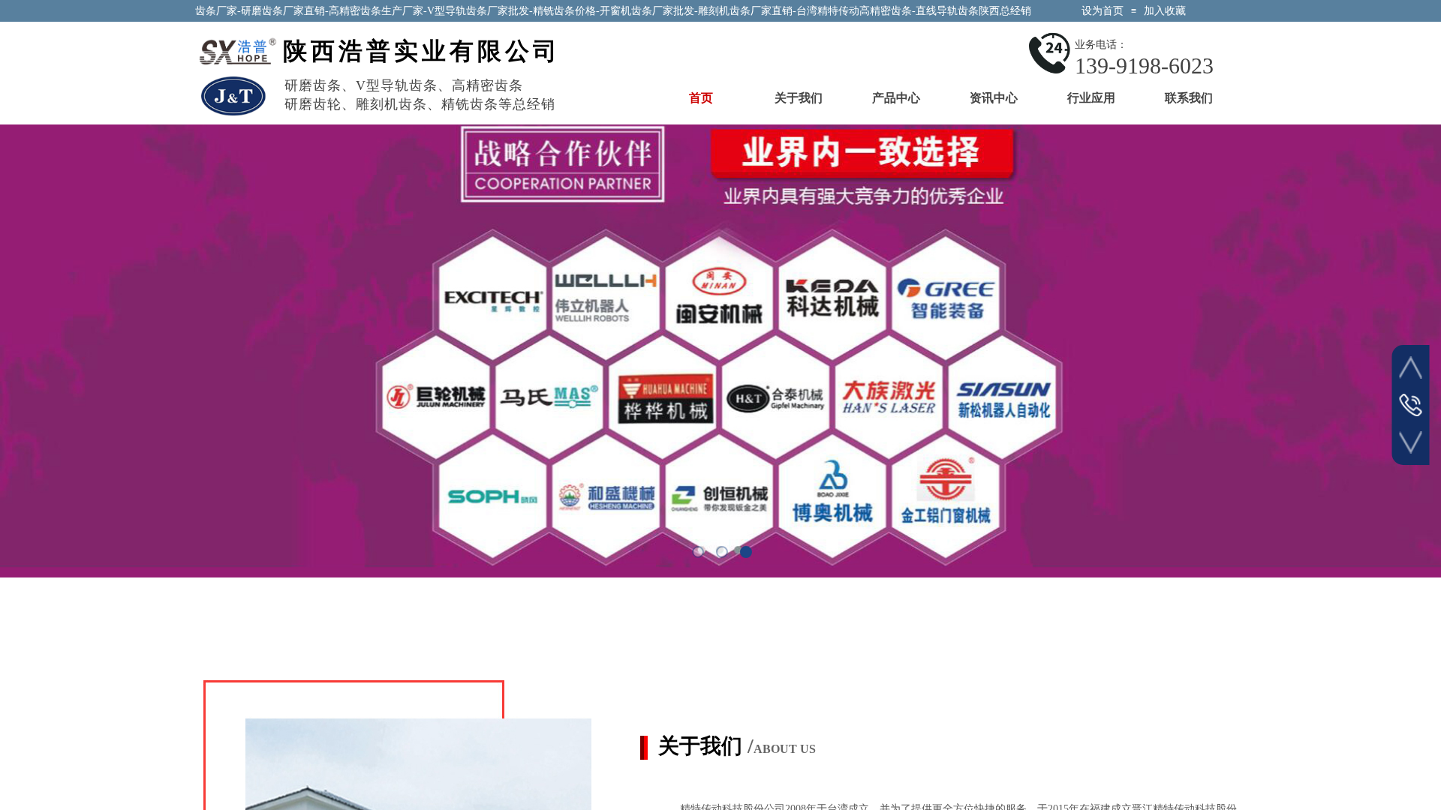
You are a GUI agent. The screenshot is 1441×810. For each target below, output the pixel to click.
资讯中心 (994, 98)
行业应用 (1091, 98)
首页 (701, 98)
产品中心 (896, 98)
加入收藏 (1165, 10)
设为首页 (1103, 10)
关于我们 (799, 98)
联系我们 (1189, 98)
